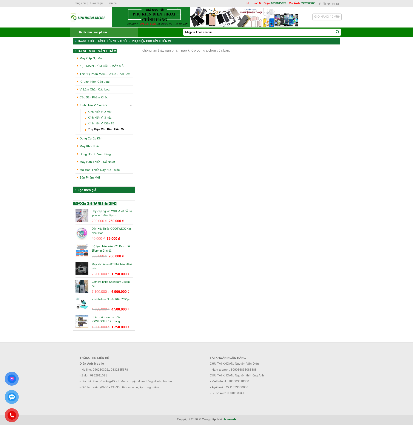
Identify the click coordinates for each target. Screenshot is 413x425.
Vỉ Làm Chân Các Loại (95, 89)
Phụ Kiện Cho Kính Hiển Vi (106, 129)
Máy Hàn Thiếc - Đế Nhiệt (97, 162)
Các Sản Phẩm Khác (94, 97)
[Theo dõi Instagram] (324, 4)
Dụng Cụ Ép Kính (91, 138)
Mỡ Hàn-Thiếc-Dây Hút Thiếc (100, 169)
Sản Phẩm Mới (90, 177)
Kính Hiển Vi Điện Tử (101, 123)
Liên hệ (112, 3)
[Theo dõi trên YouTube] (337, 4)
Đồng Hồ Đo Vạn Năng (95, 154)
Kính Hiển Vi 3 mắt (99, 117)
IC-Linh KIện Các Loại (94, 81)
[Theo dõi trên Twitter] (328, 4)
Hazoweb (229, 419)
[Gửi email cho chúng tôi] (333, 4)
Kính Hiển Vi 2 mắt (99, 111)
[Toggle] (131, 105)
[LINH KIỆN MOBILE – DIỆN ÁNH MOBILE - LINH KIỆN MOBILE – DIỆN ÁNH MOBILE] (88, 16)
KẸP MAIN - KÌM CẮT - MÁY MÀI (102, 66)
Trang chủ (79, 3)
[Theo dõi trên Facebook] (319, 4)
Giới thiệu (96, 3)
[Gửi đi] (337, 32)
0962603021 (308, 3)
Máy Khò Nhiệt (90, 146)
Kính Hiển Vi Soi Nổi (113, 41)
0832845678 (278, 3)
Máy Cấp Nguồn (91, 58)
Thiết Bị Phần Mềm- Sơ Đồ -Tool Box (105, 74)
